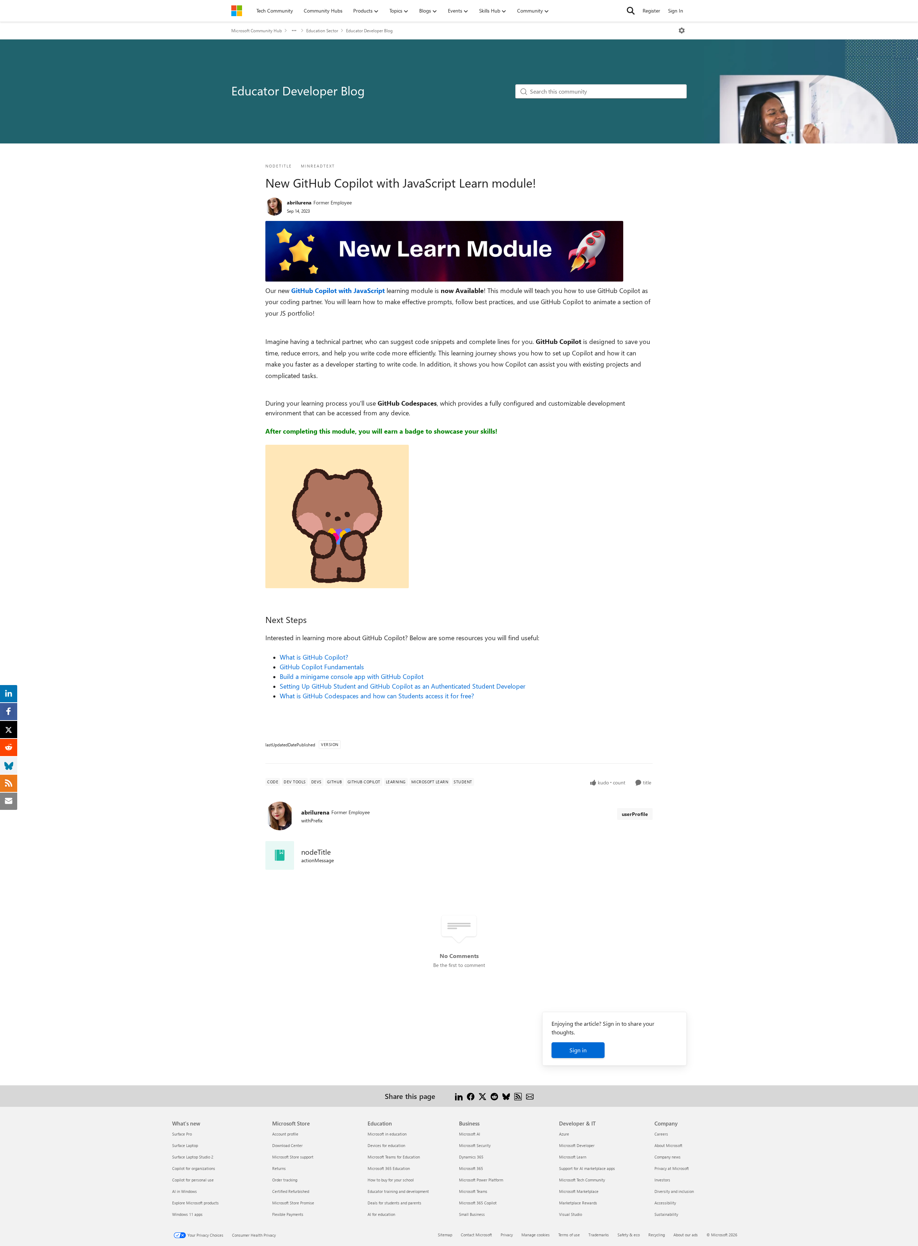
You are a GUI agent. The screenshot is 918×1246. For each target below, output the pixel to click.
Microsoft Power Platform (481, 1180)
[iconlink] (279, 855)
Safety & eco (628, 1234)
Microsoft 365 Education (389, 1168)
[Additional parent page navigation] (294, 30)
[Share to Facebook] (470, 1096)
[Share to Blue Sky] (506, 1096)
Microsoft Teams (473, 1191)
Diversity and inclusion (674, 1191)
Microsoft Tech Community (582, 1180)
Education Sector (322, 30)
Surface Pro (182, 1134)
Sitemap (445, 1234)
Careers (661, 1134)
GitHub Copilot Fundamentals (322, 666)
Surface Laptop (185, 1145)
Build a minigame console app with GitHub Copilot (351, 676)
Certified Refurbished (290, 1191)
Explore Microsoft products (195, 1202)
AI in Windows (184, 1191)
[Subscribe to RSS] (518, 1096)
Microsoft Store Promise (293, 1202)
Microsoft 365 (471, 1168)
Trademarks (598, 1234)
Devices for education (386, 1145)
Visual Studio (570, 1214)
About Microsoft (668, 1145)
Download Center (287, 1145)
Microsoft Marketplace (578, 1191)
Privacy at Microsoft (671, 1168)
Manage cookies (535, 1234)
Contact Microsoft (476, 1234)
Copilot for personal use (193, 1180)
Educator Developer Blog (369, 30)
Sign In (675, 10)
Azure (564, 1134)
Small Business (472, 1214)
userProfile (635, 814)
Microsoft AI (469, 1134)
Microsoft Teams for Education (394, 1157)
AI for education (381, 1214)
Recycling (656, 1234)
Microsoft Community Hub (256, 30)
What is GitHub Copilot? (314, 657)
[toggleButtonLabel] (682, 30)
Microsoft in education (387, 1134)
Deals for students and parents (394, 1202)
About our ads (685, 1234)
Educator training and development (398, 1191)
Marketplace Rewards (578, 1202)
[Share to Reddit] (494, 1096)
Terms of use (569, 1234)
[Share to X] (482, 1096)
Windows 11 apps (187, 1214)
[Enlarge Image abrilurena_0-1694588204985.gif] (337, 516)
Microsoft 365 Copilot (478, 1202)
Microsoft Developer (577, 1145)
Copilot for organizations (193, 1168)
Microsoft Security (475, 1145)
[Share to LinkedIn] (459, 1096)
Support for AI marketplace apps (587, 1168)
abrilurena (299, 202)
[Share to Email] (530, 1096)
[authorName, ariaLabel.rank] (274, 207)
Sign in (578, 1050)
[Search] (630, 10)
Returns (279, 1168)
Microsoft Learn (572, 1157)
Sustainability (666, 1214)
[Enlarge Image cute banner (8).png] (444, 251)
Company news (667, 1157)
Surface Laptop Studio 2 (192, 1157)
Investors (662, 1180)
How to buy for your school (391, 1180)
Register (651, 10)
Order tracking (284, 1180)
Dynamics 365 (471, 1157)
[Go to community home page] (236, 10)
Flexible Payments (287, 1214)
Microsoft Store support (292, 1157)
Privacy (507, 1234)
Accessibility (665, 1202)
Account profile (285, 1134)
